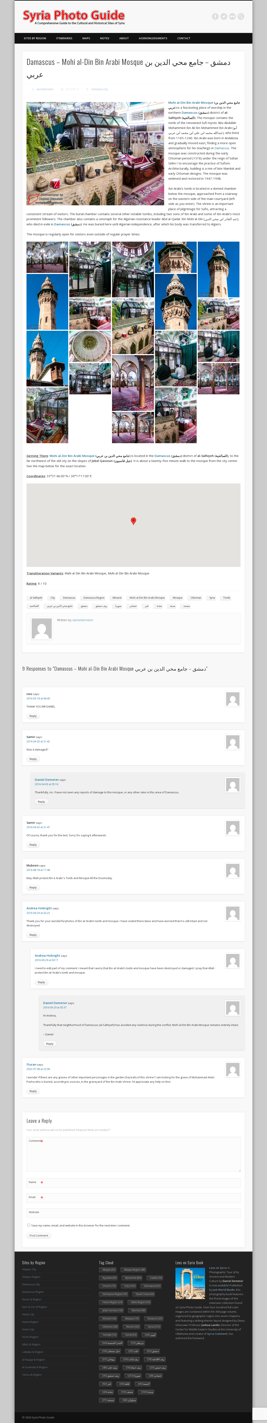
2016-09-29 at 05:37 (55, 1007)
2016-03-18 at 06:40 (38, 698)
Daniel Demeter (47, 779)
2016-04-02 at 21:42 (38, 741)
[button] (133, 521)
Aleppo (109, 1270)
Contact (183, 38)
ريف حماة (133, 1367)
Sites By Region (35, 38)
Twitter (223, 16)
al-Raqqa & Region (33, 1359)
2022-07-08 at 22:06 (38, 1069)
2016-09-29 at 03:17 (46, 960)
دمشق (84, 606)
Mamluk (138, 1310)
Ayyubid (109, 1278)
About (124, 38)
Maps (86, 38)
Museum (155, 1318)
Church (109, 1286)
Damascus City (100, 89)
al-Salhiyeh (36, 597)
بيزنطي (137, 1343)
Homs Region (30, 1337)
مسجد (186, 606)
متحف (127, 1392)
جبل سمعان (111, 1351)
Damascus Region (94, 597)
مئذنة (159, 606)
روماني (109, 1359)
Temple (109, 1335)
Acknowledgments (153, 38)
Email (36, 1198)
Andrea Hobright (39, 908)
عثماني (133, 606)
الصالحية (34, 606)
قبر (147, 606)
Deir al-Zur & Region (34, 1307)
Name (36, 1183)
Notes (104, 38)
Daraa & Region (31, 1299)
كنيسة (144, 1384)
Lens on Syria (218, 1268)
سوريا (118, 606)
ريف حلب (110, 1367)
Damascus (190, 112)
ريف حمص (158, 1367)
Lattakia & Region (32, 1352)
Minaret (117, 597)
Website (34, 1212)
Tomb (226, 597)
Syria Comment (217, 1334)
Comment (36, 1141)
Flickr (232, 16)
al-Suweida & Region (35, 1367)
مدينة (172, 606)
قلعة (124, 1384)
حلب (133, 1351)
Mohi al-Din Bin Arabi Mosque (190, 102)
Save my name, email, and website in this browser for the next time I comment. (80, 1225)
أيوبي (150, 1335)
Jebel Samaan (113, 1310)
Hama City (28, 1314)
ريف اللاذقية (156, 1359)
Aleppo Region (31, 1277)
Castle (156, 1278)
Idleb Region (140, 1302)
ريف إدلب (131, 1359)
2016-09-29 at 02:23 (38, 913)
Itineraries (64, 38)
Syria (212, 597)
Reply (33, 716)
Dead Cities (145, 1294)
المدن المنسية (112, 1343)
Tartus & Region (32, 1374)
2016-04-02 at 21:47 (38, 827)
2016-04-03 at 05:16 (46, 784)
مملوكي (129, 1400)
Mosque (178, 597)
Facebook (215, 16)
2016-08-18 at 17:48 (38, 870)
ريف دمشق (101, 606)
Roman (132, 1326)
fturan (31, 1064)
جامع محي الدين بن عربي (60, 606)
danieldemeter (45, 89)
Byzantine (133, 1278)
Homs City (28, 1329)
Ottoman (196, 597)
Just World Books (224, 1290)
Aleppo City (29, 1269)
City (52, 597)
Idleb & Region (31, 1344)
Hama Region (30, 1322)
